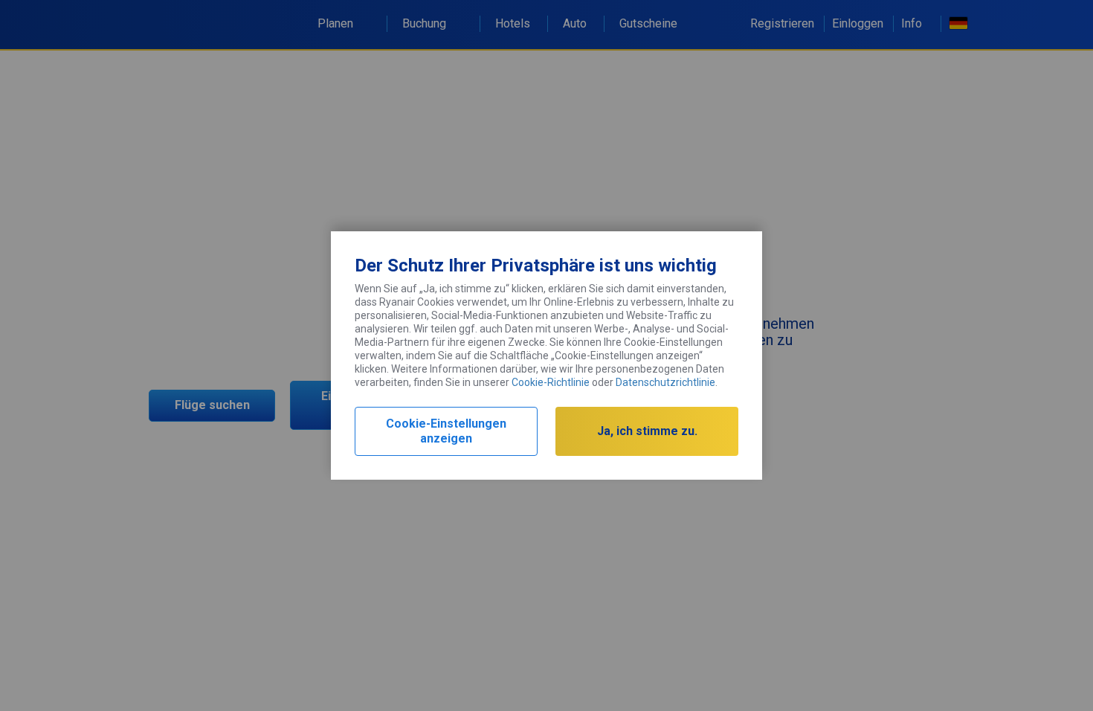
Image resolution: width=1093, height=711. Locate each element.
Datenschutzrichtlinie (665, 382)
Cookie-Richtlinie (551, 382)
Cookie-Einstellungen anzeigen (446, 430)
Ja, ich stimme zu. (647, 431)
